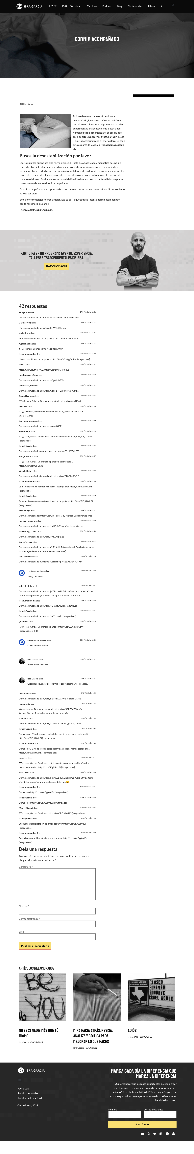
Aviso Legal (24, 1088)
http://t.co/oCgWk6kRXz (51, 380)
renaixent (24, 703)
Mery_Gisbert (26, 808)
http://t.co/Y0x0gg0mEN (64, 359)
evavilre (23, 758)
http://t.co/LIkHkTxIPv (51, 515)
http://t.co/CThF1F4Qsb (51, 390)
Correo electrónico (29, 919)
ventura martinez (36, 571)
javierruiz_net (26, 385)
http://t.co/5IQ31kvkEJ (81, 436)
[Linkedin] (161, 1134)
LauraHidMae (26, 556)
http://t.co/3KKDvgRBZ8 (51, 536)
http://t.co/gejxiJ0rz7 (52, 348)
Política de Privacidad (30, 1098)
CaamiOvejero (26, 396)
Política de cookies (28, 1093)
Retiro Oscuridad (71, 6)
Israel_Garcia (25, 445)
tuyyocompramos (28, 421)
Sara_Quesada (26, 456)
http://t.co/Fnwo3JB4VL (51, 777)
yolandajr (23, 621)
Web (21, 931)
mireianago (24, 510)
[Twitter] (155, 1134)
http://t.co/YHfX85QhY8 (67, 451)
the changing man (42, 209)
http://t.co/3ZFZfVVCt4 (66, 709)
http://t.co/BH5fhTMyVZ (31, 369)
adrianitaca (24, 333)
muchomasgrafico (28, 375)
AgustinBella (25, 343)
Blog (119, 6)
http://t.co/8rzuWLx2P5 (51, 723)
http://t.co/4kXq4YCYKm (69, 561)
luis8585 (23, 406)
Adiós (132, 1030)
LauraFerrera (25, 541)
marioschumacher (28, 521)
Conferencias (135, 6)
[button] (173, 5)
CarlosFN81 (25, 322)
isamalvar (24, 718)
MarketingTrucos (27, 531)
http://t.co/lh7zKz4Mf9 (66, 338)
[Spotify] (173, 1134)
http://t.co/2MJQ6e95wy (51, 526)
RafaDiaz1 (24, 772)
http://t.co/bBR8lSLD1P (51, 698)
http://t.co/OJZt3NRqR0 (51, 547)
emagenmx (24, 312)
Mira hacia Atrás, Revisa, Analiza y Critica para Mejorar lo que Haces (93, 1036)
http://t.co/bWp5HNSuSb (56, 369)
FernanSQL (24, 431)
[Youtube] (142, 1134)
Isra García (32, 659)
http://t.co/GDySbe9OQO (66, 476)
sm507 (22, 364)
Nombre (24, 906)
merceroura (25, 693)
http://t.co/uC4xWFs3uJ (51, 317)
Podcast (106, 6)
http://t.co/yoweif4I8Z (50, 426)
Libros (151, 6)
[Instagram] (148, 1134)
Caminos (92, 6)
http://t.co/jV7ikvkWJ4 (50, 591)
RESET (53, 6)
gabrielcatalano (26, 586)
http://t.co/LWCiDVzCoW (71, 626)
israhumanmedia (27, 354)
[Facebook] (167, 1134)
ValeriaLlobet (25, 471)
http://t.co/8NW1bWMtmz (52, 327)
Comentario (26, 867)
